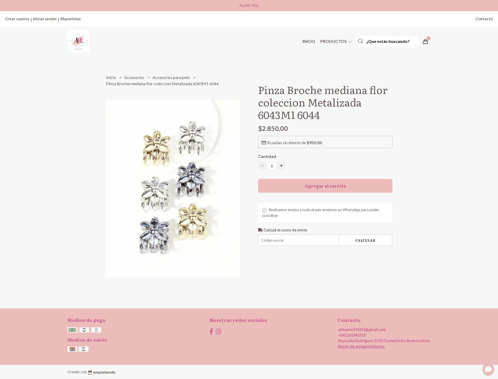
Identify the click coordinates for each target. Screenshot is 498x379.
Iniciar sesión (45, 18)
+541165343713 (351, 335)
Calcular (365, 240)
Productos (334, 41)
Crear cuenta (17, 18)
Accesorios (134, 77)
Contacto (484, 18)
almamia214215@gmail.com (362, 329)
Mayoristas (70, 18)
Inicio (308, 41)
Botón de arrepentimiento (361, 346)
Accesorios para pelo (172, 77)
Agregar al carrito (325, 186)
